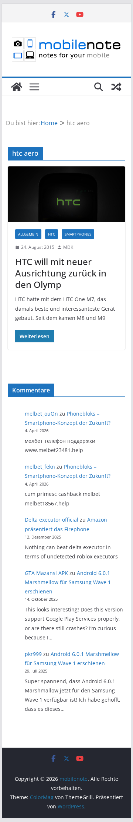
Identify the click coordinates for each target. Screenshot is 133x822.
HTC (51, 234)
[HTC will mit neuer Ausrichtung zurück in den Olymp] (66, 194)
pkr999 (33, 653)
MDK (68, 247)
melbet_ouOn (41, 413)
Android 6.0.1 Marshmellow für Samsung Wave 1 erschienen (68, 582)
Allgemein (28, 234)
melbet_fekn (40, 466)
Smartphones (78, 234)
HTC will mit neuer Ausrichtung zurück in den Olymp (60, 272)
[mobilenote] (16, 87)
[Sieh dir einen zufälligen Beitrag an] (116, 87)
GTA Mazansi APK (46, 572)
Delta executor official (51, 519)
